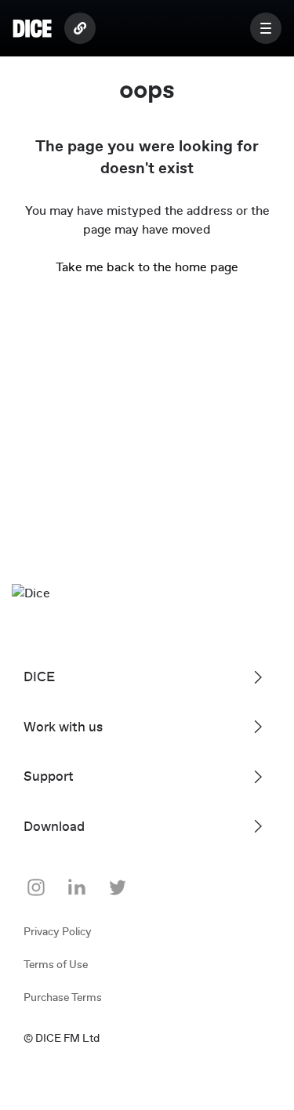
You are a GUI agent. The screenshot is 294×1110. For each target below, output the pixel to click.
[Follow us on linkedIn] (76, 887)
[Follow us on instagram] (36, 887)
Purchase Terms (63, 997)
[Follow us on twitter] (117, 887)
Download (54, 826)
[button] (265, 28)
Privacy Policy (58, 932)
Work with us (63, 727)
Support (49, 776)
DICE (39, 677)
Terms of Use (56, 964)
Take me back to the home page (147, 267)
